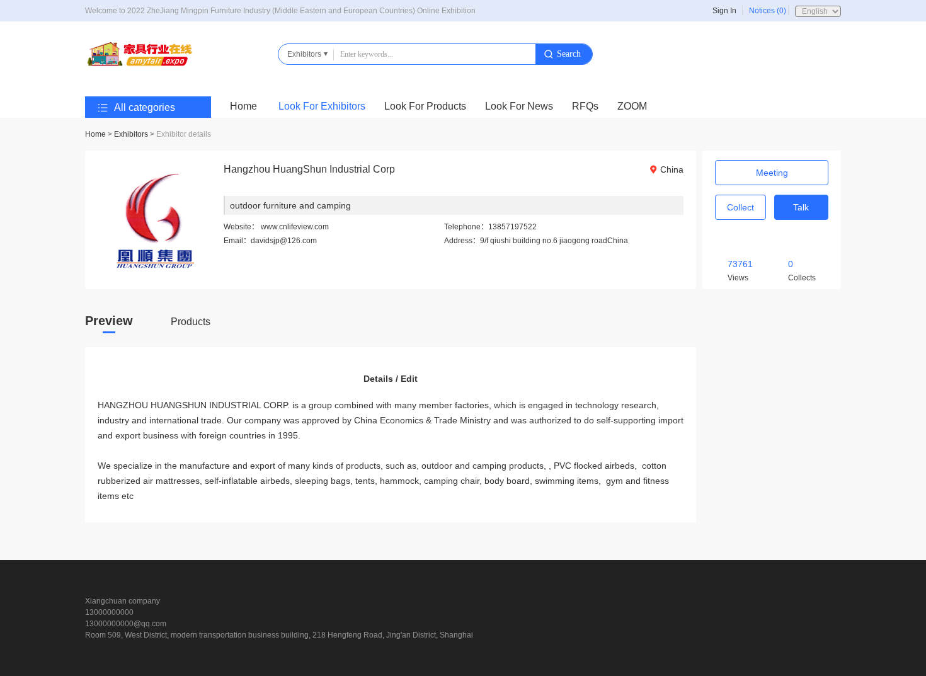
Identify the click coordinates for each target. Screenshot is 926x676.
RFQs (585, 106)
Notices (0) (767, 10)
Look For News (519, 106)
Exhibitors (131, 134)
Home (243, 106)
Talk (801, 207)
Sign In (724, 10)
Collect (740, 207)
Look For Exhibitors (321, 106)
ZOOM (632, 106)
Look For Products (425, 106)
